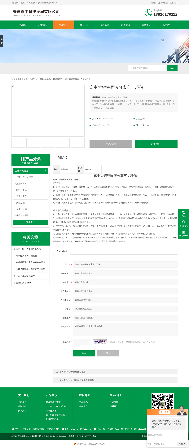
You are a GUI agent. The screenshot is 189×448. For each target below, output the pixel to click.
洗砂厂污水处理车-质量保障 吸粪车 (79, 380)
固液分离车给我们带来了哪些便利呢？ (32, 269)
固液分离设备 (45, 79)
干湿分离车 (21, 196)
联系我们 (174, 3)
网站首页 (21, 25)
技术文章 (104, 25)
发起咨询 (182, 444)
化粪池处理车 (22, 215)
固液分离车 (58, 79)
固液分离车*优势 (23, 283)
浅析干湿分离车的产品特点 (28, 249)
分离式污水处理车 (24, 177)
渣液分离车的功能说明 (26, 255)
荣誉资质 (125, 25)
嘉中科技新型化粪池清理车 (75, 372)
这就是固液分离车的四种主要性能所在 (32, 262)
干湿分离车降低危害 (25, 276)
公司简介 (22, 402)
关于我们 (42, 25)
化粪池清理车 (52, 419)
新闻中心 (84, 25)
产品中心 (63, 25)
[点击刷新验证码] (100, 341)
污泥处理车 (21, 202)
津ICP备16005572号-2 (86, 436)
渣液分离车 (21, 183)
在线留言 (164, 3)
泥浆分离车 (21, 209)
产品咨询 (111, 144)
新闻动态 (22, 406)
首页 (25, 79)
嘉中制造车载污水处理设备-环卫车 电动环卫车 (57, 415)
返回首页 (155, 3)
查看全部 (30, 222)
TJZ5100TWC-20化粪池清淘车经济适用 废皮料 (57, 406)
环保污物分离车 (53, 402)
